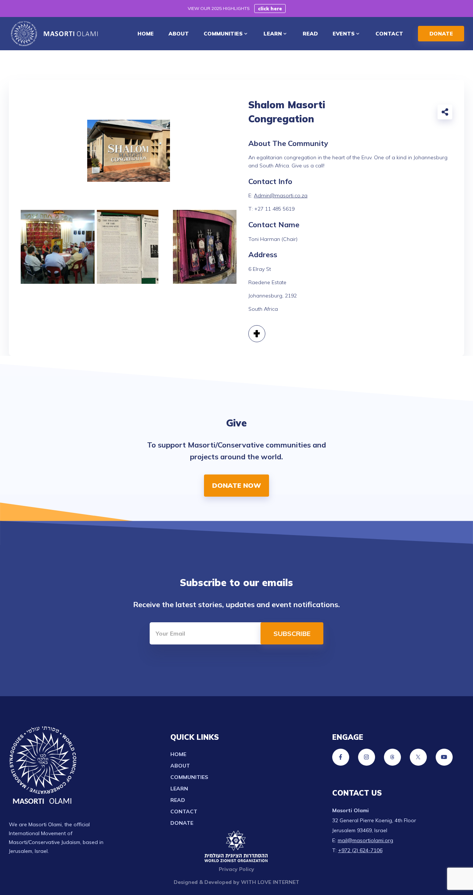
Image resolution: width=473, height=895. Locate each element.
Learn (179, 788)
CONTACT (389, 33)
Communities (189, 777)
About (180, 765)
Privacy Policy (236, 869)
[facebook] (389, 113)
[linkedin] (422, 113)
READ (310, 33)
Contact (183, 811)
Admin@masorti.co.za (280, 195)
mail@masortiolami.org (365, 840)
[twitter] (405, 113)
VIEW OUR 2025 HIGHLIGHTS (219, 8)
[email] (373, 113)
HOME (145, 33)
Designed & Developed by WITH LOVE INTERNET (236, 882)
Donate (181, 823)
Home (178, 754)
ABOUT (179, 33)
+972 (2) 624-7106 (360, 850)
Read (177, 800)
